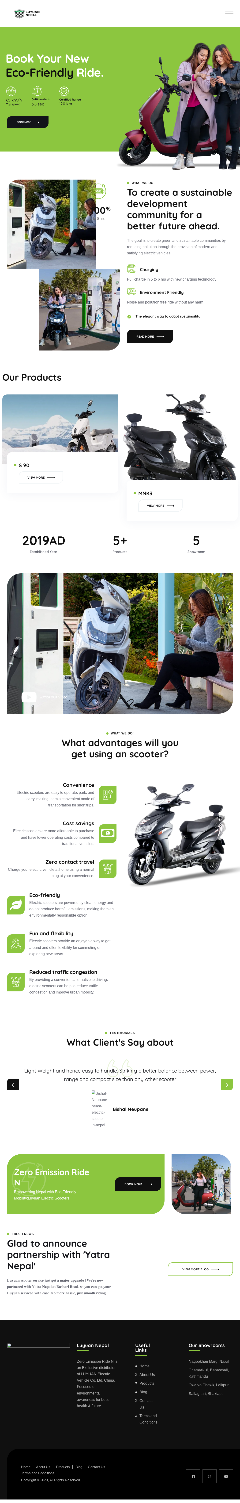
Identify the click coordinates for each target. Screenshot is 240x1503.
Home (144, 1366)
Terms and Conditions (148, 1419)
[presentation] (13, 1084)
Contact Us (145, 1404)
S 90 (24, 465)
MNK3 (145, 493)
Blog (143, 1392)
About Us (147, 1375)
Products (146, 1383)
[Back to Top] (230, 1495)
